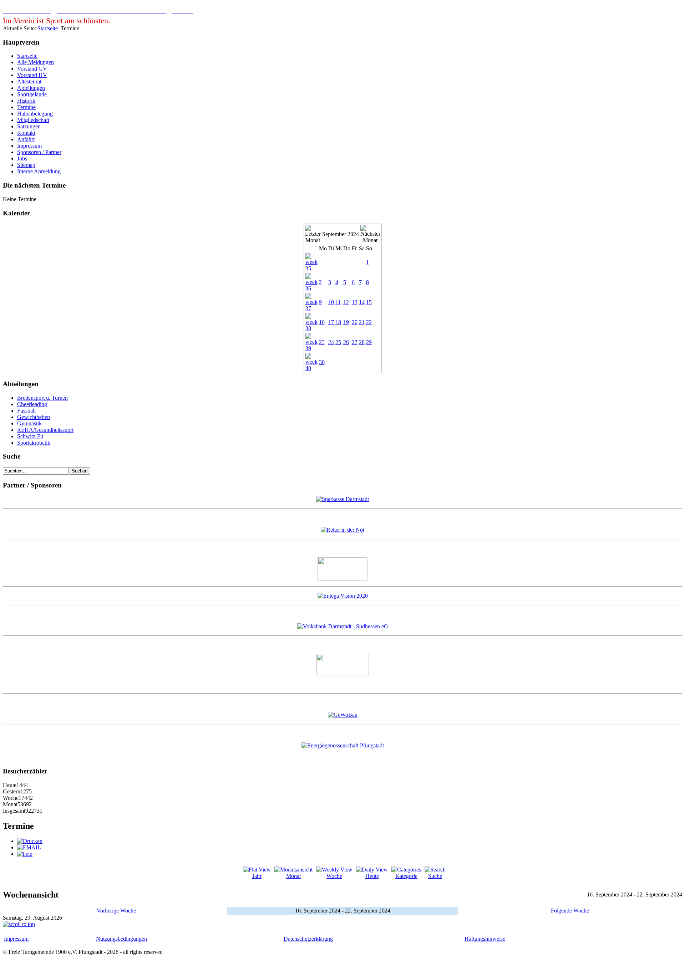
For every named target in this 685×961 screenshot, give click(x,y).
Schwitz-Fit (30, 436)
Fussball (26, 411)
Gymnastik (29, 423)
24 (331, 342)
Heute (372, 876)
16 (322, 322)
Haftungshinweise (485, 939)
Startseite (47, 28)
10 (331, 302)
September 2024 (340, 234)
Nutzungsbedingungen (121, 939)
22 (369, 322)
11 (338, 302)
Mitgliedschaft (33, 120)
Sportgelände (32, 94)
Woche (334, 876)
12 (346, 302)
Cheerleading (32, 404)
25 (338, 342)
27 (354, 342)
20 (354, 322)
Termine (26, 107)
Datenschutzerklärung (308, 939)
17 (331, 322)
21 (362, 322)
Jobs (22, 158)
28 (362, 342)
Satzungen (29, 126)
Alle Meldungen (35, 62)
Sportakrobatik (33, 443)
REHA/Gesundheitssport (45, 430)
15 (369, 302)
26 (346, 342)
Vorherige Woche (116, 911)
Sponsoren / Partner (39, 152)
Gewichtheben (33, 417)
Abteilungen (31, 88)
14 (362, 302)
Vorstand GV (32, 69)
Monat (293, 876)
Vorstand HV (32, 75)
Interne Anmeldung (39, 171)
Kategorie (406, 876)
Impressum (29, 146)
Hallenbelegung (35, 114)
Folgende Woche (570, 911)
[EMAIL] (29, 847)
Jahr (257, 876)
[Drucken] (29, 841)
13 (354, 302)
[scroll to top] (19, 924)
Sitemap (26, 165)
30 (322, 362)
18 (338, 322)
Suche (435, 876)
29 (369, 342)
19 (346, 322)
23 (322, 342)
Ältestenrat (29, 81)
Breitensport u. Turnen (42, 398)
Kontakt (26, 133)
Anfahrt (26, 139)
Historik (26, 101)
